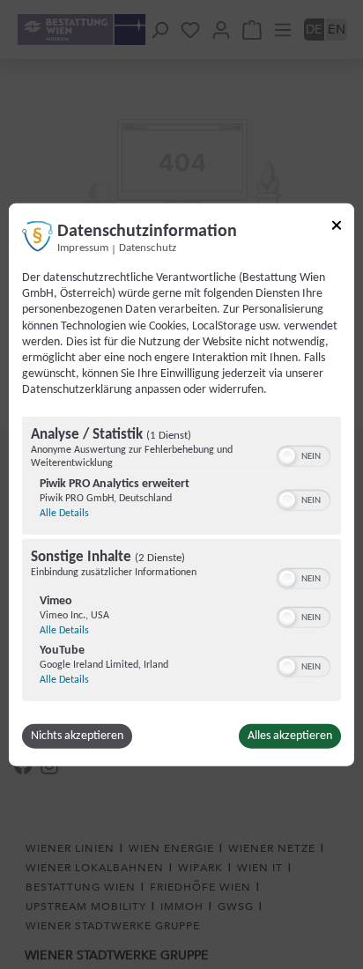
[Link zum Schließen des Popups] (336, 228)
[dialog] (181, 484)
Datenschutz (147, 248)
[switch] (303, 453)
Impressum (82, 248)
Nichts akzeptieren (77, 735)
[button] (287, 455)
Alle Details (64, 512)
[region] (181, 560)
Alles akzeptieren (290, 735)
